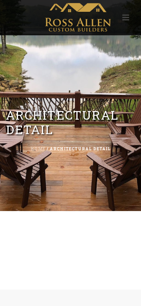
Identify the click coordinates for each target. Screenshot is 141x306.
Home (38, 148)
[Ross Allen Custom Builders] (70, 17)
